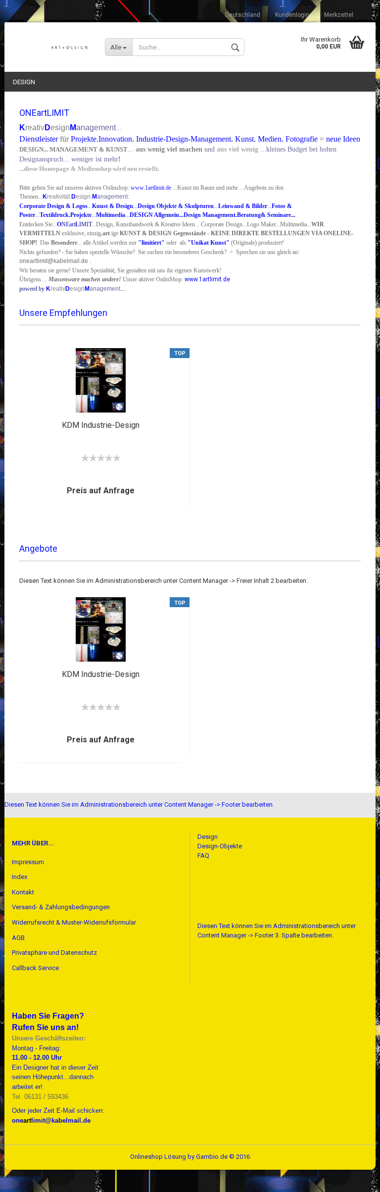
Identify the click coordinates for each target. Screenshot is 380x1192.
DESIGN (24, 82)
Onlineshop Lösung (158, 1156)
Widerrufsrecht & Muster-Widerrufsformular (74, 922)
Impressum (28, 862)
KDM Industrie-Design (101, 425)
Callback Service (35, 968)
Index (19, 877)
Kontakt (23, 892)
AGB (18, 937)
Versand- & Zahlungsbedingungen (61, 907)
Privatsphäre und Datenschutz (54, 952)
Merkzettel (338, 14)
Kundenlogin (292, 14)
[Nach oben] (353, 1177)
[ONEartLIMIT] (51, 44)
